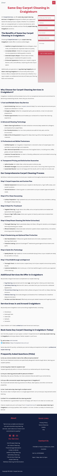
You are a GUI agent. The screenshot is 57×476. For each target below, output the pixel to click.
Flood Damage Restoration (13, 448)
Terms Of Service (43, 425)
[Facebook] (10, 436)
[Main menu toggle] (54, 2)
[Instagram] (13, 436)
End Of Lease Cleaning (13, 443)
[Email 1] (17, 436)
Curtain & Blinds (13, 450)
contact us (19, 325)
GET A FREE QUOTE (46, 53)
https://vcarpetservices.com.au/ (19, 343)
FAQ (43, 429)
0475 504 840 (14, 340)
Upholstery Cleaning (13, 454)
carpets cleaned (26, 106)
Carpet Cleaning (13, 459)
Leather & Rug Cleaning (13, 452)
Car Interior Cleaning (13, 445)
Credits (43, 427)
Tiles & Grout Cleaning (13, 457)
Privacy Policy (44, 422)
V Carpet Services (8, 17)
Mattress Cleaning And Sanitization (13, 462)
